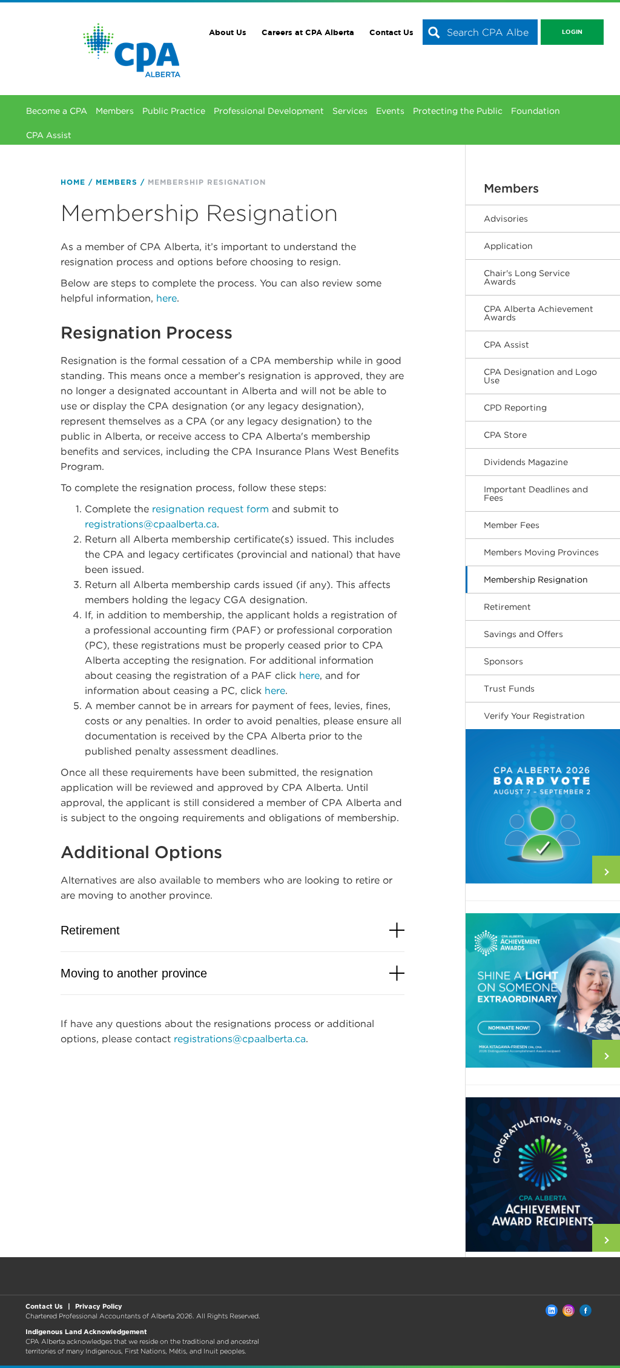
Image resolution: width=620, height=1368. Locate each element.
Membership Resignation (536, 579)
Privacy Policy (98, 1306)
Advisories (506, 218)
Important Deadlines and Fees (536, 493)
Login (572, 32)
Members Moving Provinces (541, 552)
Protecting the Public (458, 111)
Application (508, 246)
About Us (227, 32)
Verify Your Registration (534, 716)
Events (390, 111)
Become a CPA (56, 111)
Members (115, 111)
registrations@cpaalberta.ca (151, 524)
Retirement (507, 607)
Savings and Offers (523, 634)
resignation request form (210, 509)
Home (73, 182)
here (166, 298)
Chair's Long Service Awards (527, 277)
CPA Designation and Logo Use (540, 376)
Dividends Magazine (526, 462)
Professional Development (269, 111)
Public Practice (173, 111)
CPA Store (505, 435)
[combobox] (480, 32)
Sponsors (503, 661)
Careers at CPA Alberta (308, 32)
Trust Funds (509, 688)
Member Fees (511, 525)
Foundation (535, 111)
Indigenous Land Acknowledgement (86, 1331)
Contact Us (391, 32)
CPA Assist (48, 135)
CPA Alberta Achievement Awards (538, 313)
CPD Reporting (515, 407)
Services (350, 111)
